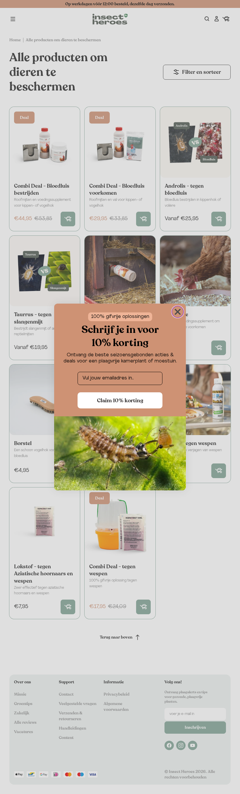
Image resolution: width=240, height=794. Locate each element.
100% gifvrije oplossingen (120, 316)
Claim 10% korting (120, 400)
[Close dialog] (178, 312)
